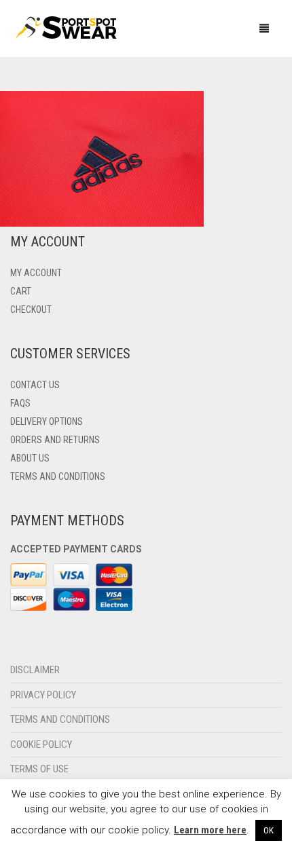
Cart (20, 291)
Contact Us (35, 384)
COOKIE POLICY (41, 744)
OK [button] (268, 830)
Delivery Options (46, 421)
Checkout (31, 309)
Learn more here (210, 830)
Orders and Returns (55, 439)
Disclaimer (35, 670)
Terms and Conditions (57, 476)
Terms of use (39, 769)
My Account (36, 272)
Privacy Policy (43, 695)
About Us (30, 458)
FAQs (20, 403)
